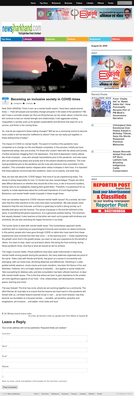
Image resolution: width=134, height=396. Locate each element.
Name (5, 346)
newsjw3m (17, 103)
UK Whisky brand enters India (17, 313)
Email (5, 356)
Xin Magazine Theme (124, 393)
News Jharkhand (13, 393)
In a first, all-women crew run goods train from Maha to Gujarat (57, 315)
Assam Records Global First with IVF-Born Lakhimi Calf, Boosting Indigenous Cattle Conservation (122, 161)
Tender (110, 3)
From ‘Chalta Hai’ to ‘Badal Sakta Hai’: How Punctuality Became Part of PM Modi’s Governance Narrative (121, 108)
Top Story (44, 3)
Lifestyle (89, 3)
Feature (79, 3)
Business (68, 3)
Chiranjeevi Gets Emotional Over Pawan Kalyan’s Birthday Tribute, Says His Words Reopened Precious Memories (122, 134)
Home (33, 3)
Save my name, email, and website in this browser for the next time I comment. (34, 381)
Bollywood (56, 3)
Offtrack (100, 3)
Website (5, 366)
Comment (6, 333)
